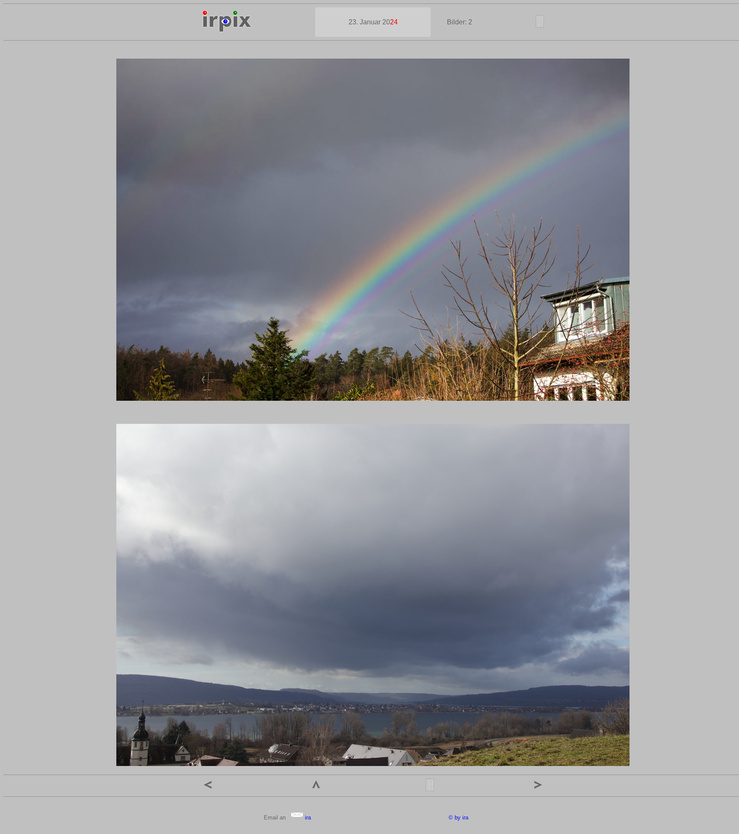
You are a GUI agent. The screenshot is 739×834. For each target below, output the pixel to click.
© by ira (458, 817)
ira (307, 817)
